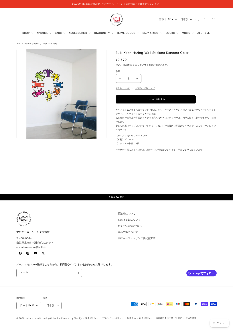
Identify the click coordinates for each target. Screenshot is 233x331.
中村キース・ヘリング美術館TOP (136, 238)
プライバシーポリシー (113, 318)
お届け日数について (129, 219)
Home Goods (32, 43)
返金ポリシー (91, 318)
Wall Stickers (50, 43)
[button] (27, 33)
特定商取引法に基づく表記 (169, 318)
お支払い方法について (145, 88)
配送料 (126, 64)
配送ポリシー (145, 318)
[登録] (78, 273)
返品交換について (128, 232)
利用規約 (131, 318)
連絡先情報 (190, 318)
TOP (18, 43)
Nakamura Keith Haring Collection (43, 318)
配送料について (123, 88)
